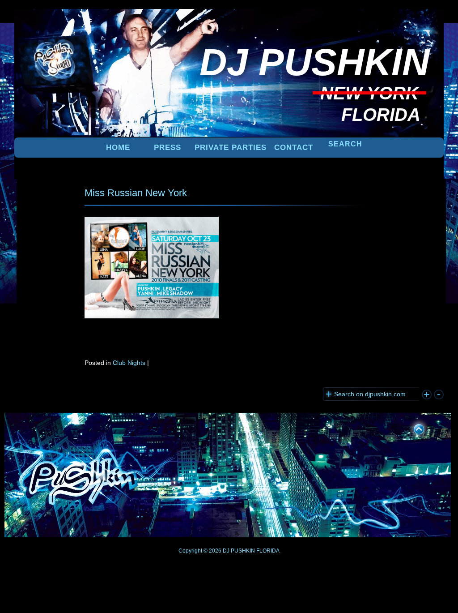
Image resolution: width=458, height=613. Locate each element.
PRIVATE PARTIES (231, 147)
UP (412, 427)
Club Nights (129, 362)
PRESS (167, 147)
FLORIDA (268, 551)
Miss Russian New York (136, 192)
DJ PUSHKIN (238, 551)
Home (118, 147)
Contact (293, 147)
